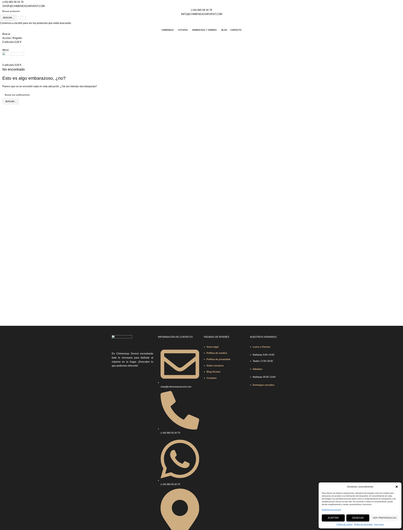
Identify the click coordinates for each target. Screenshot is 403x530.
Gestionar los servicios (331, 510)
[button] (396, 486)
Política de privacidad (363, 524)
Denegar (358, 517)
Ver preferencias (385, 517)
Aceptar (333, 517)
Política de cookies (345, 524)
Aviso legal (379, 524)
